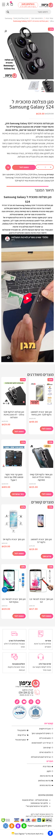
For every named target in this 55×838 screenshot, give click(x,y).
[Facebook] (37, 701)
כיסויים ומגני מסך (37, 18)
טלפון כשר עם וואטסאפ (39, 803)
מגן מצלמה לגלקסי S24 (40, 177)
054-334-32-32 (26, 692)
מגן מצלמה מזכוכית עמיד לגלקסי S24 (29, 180)
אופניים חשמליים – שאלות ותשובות (35, 800)
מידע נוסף (47, 556)
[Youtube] (24, 701)
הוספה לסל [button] (46, 428)
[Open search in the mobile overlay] (28, 11)
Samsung (8, 18)
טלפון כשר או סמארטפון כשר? (37, 806)
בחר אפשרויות (18, 494)
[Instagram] (31, 701)
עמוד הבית (49, 18)
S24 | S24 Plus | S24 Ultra (26, 174)
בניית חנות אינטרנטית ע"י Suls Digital (29, 834)
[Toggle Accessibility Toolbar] (50, 833)
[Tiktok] (17, 701)
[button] (5, 31)
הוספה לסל (24, 167)
